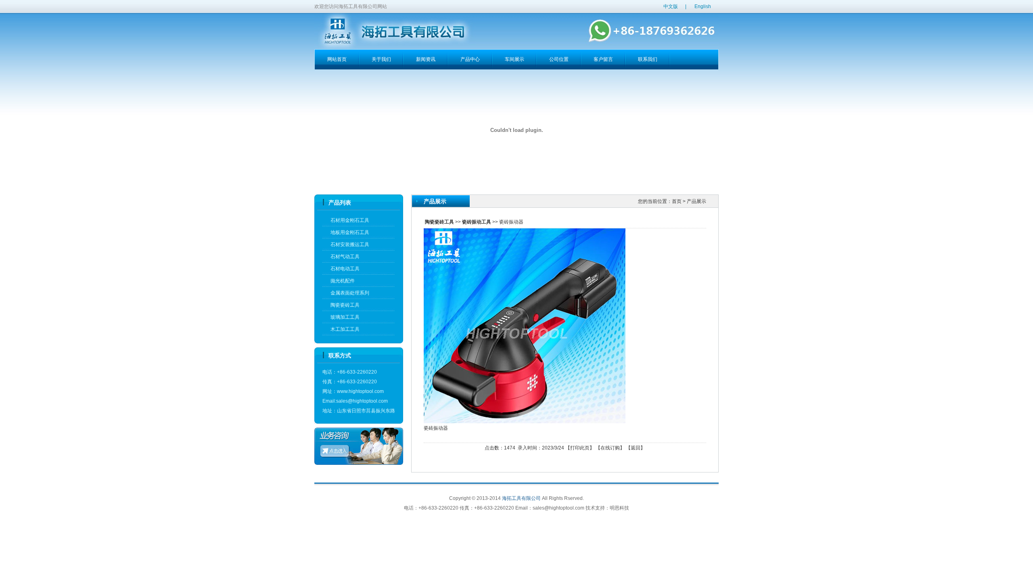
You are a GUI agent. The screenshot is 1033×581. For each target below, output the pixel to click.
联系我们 (647, 59)
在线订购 (610, 448)
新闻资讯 (425, 59)
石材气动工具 (345, 256)
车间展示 (514, 59)
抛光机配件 (342, 281)
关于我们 (381, 59)
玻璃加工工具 (345, 317)
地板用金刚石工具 (349, 232)
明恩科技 (619, 508)
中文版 (670, 6)
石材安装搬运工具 (349, 244)
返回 (635, 448)
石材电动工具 (345, 269)
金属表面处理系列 (349, 293)
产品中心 (470, 59)
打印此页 (580, 448)
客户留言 (603, 59)
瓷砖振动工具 (476, 222)
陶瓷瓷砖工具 (345, 305)
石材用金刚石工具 (349, 220)
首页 (677, 201)
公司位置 (559, 59)
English (702, 6)
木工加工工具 (345, 329)
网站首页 (337, 59)
